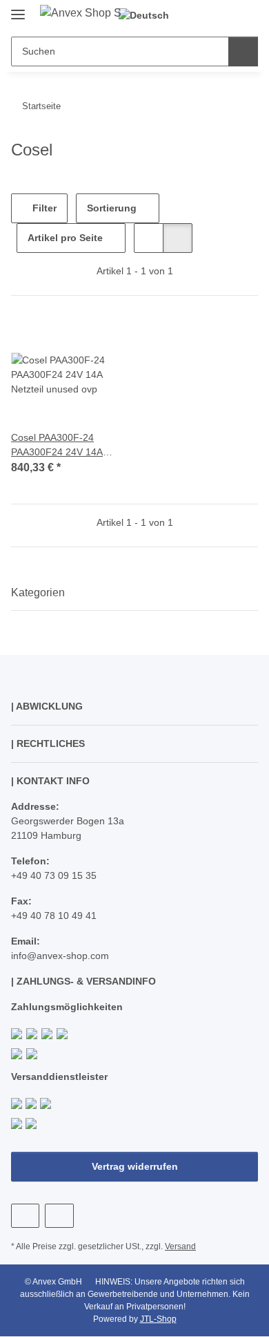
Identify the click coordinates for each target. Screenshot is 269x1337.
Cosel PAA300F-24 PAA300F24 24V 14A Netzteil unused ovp (57, 445)
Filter (43, 208)
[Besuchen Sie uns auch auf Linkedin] (59, 1216)
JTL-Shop (158, 1319)
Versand (180, 1246)
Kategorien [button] (38, 592)
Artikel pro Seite (65, 237)
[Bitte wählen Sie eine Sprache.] (150, 15)
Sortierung (112, 208)
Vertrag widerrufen (135, 1166)
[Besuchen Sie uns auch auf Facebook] (25, 1216)
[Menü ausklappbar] (18, 8)
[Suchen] (243, 51)
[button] (203, 15)
